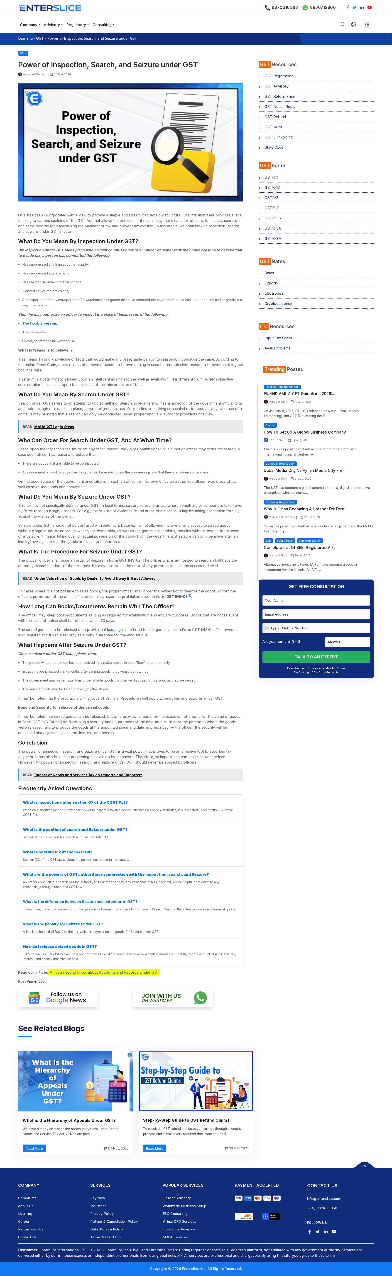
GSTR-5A (273, 228)
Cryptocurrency (278, 303)
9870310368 (285, 7)
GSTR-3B (273, 218)
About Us (25, 1206)
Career (23, 1221)
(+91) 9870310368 (322, 1208)
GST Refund (275, 116)
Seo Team (276, 440)
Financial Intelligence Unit (282, 386)
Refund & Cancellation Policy (114, 1221)
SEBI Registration (310, 540)
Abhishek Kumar (34, 74)
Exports (271, 283)
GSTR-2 (271, 197)
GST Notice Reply (280, 106)
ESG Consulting (175, 1213)
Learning (25, 38)
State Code (274, 147)
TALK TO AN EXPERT (316, 657)
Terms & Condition (105, 1237)
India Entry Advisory (179, 1229)
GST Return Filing (280, 96)
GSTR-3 (271, 208)
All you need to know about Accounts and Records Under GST (104, 972)
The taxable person (39, 323)
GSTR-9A (273, 238)
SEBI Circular (285, 540)
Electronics (274, 293)
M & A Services (175, 1237)
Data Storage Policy (106, 1229)
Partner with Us (30, 1229)
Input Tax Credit (278, 338)
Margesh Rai (277, 401)
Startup (270, 425)
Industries (98, 1206)
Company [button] (28, 24)
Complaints (27, 1198)
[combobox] (272, 628)
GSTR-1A (273, 187)
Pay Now (97, 1198)
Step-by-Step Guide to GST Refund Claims (186, 1120)
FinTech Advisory (177, 1198)
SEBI (269, 540)
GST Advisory (277, 86)
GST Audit (273, 127)
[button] (343, 24)
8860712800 (323, 7)
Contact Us (27, 1237)
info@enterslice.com (324, 1198)
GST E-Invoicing (279, 137)
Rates (269, 273)
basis (111, 629)
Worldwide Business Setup (184, 1206)
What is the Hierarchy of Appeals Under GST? (69, 1120)
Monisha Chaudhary (282, 517)
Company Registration (280, 463)
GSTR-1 (271, 177)
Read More (34, 1148)
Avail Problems (277, 348)
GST (40, 38)
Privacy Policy (102, 1213)
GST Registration (279, 76)
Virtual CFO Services (179, 1221)
